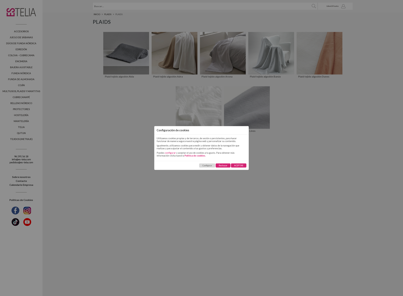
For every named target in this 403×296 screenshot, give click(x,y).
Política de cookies (194, 155)
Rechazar (223, 165)
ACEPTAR (238, 165)
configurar (170, 152)
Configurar (207, 165)
